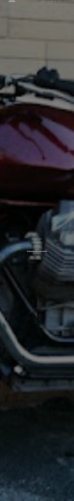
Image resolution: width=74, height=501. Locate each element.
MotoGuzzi (36, 249)
